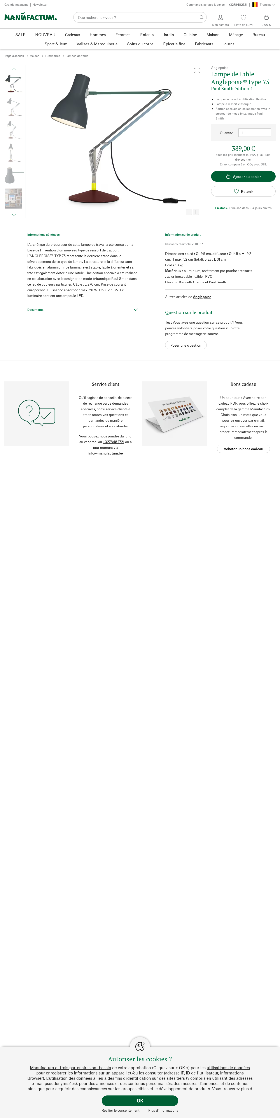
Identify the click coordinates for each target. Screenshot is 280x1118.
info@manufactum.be (105, 453)
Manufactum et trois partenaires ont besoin (70, 1067)
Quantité (226, 133)
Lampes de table (77, 56)
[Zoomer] (196, 212)
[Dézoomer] (189, 212)
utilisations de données (228, 1067)
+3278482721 (113, 442)
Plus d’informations (163, 1110)
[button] (197, 70)
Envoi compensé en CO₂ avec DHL (243, 164)
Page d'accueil (14, 56)
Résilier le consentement (120, 1110)
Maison (34, 56)
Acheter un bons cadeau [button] (243, 449)
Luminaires (52, 56)
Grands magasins (16, 4)
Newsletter (40, 4)
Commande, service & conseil (216, 4)
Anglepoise (202, 297)
